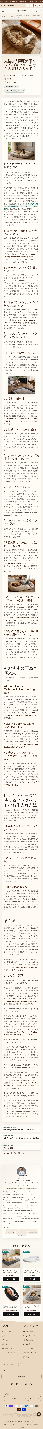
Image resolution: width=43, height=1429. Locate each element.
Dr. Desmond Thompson (19, 79)
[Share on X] (15, 1153)
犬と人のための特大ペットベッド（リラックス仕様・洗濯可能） (21, 418)
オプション (32, 1279)
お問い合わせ (6, 1340)
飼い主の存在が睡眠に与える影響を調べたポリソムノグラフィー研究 (21, 206)
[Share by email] (22, 1153)
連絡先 (22, 1427)
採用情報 (26, 1357)
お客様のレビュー (29, 1340)
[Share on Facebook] (11, 1153)
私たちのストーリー (30, 1336)
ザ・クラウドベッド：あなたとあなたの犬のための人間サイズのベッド (11, 1271)
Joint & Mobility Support (15, 91)
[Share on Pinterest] (19, 1153)
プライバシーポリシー (19, 1424)
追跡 (3, 1336)
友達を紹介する (7, 1348)
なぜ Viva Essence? (30, 1353)
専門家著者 (26, 1344)
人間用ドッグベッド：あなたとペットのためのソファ (32, 1271)
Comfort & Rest (11, 87)
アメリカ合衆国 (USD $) (14, 1398)
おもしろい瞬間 (28, 1348)
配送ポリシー (37, 1424)
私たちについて (28, 1332)
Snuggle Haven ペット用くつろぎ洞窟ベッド (32, 1306)
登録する (21, 1376)
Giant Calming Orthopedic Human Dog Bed (23, 1001)
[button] (2, 10)
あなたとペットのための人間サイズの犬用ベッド (11, 1306)
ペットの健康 (9, 16)
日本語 (32, 1398)
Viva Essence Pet (16, 1421)
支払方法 (5, 1344)
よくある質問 (6, 1332)
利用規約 (29, 1424)
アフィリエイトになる (9, 1353)
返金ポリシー (7, 1424)
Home (3, 16)
